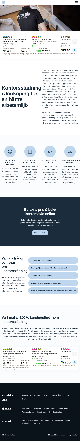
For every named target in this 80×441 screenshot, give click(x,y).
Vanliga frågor (56, 395)
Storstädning (64, 408)
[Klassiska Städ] (11, 2)
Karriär (66, 395)
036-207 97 (45, 420)
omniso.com (62, 435)
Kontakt (37, 395)
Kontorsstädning (50, 408)
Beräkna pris (26, 395)
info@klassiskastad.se (30, 420)
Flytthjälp (37, 408)
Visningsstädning (28, 412)
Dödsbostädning (55, 412)
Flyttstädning (26, 408)
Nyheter (24, 399)
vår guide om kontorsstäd (51, 120)
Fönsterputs (41, 412)
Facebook (36, 423)
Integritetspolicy (72, 435)
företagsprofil (42, 336)
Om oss (45, 395)
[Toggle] (75, 260)
